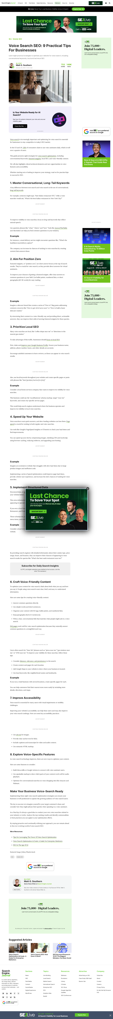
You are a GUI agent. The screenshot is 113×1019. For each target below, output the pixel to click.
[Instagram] (6, 997)
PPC (44, 990)
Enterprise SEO (47, 987)
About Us (64, 3)
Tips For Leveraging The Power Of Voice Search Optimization (34, 837)
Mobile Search (47, 981)
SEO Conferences (66, 995)
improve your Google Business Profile (34, 345)
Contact (99, 981)
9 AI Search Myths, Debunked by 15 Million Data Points (94, 248)
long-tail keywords (16, 190)
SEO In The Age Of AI (20, 845)
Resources (50, 3)
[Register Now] (96, 149)
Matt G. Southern (24, 65)
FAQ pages (14, 626)
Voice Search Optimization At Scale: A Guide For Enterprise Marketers (37, 841)
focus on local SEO (53, 340)
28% (24, 148)
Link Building (47, 975)
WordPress (28, 993)
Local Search (47, 978)
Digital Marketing (41, 3)
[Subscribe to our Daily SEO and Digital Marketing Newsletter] (106, 3)
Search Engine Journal (45, 884)
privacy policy (48, 928)
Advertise (71, 3)
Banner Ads (82, 981)
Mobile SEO (20, 857)
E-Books (63, 984)
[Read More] (96, 236)
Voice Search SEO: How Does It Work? (39, 955)
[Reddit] (10, 997)
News (27, 975)
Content (27, 984)
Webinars (57, 3)
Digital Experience (30, 990)
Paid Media (32, 3)
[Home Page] (9, 3)
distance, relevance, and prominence (33, 661)
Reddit (45, 996)
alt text (18, 735)
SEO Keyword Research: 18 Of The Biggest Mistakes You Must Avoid (62, 956)
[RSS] (14, 997)
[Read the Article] (18, 948)
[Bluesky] (3, 997)
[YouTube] (10, 993)
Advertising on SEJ (84, 975)
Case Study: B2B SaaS (85, 978)
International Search (49, 984)
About (98, 978)
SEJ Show (64, 987)
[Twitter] (18, 993)
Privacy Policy (101, 987)
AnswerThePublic (61, 228)
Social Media (29, 987)
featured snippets (35, 159)
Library (63, 981)
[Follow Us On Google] (40, 866)
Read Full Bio (17, 889)
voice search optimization (47, 156)
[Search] (109, 3)
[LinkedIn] (6, 993)
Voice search (14, 139)
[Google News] (3, 993)
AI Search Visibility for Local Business (94, 279)
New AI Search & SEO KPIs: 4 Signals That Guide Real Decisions (96, 162)
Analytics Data (47, 993)
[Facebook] (14, 993)
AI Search (20, 3)
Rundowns (64, 978)
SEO (26, 3)
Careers (99, 984)
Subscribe (100, 975)
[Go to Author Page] (11, 65)
